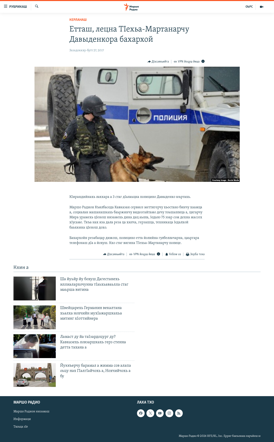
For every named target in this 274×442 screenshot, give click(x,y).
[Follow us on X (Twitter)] (150, 413)
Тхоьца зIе (20, 427)
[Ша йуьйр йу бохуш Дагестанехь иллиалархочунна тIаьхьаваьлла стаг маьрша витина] (34, 288)
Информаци (22, 419)
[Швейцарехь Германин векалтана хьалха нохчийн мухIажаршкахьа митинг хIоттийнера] (34, 317)
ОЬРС (249, 6)
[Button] (158, 61)
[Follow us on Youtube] (160, 413)
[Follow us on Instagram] (169, 413)
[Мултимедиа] (262, 7)
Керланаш (78, 20)
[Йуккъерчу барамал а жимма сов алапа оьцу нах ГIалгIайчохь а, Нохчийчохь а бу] (34, 375)
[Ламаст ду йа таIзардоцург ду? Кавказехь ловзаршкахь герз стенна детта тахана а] (34, 346)
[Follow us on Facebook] (141, 413)
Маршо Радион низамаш (31, 411)
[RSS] (179, 413)
